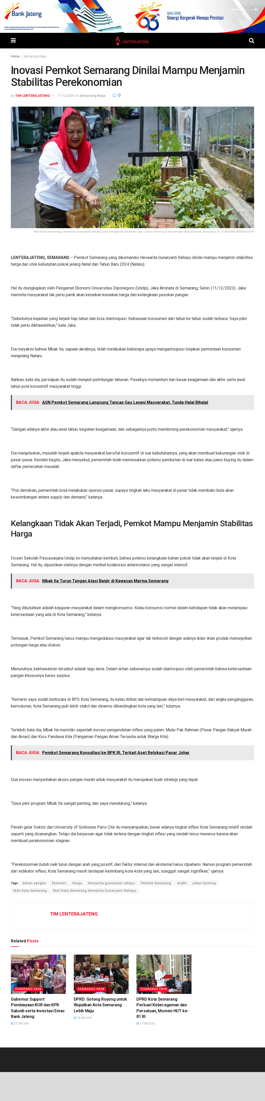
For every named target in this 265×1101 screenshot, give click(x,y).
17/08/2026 (146, 1023)
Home (15, 56)
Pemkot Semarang (156, 883)
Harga (77, 883)
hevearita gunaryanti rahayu (111, 883)
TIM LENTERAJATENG (32, 96)
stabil (182, 883)
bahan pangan (34, 883)
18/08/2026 (84, 1018)
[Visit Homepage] (132, 40)
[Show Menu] (13, 40)
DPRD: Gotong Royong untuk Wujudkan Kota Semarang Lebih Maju (100, 1005)
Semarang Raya (35, 56)
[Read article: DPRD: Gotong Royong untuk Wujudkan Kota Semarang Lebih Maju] (101, 974)
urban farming (204, 883)
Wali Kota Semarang (30, 890)
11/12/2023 (66, 96)
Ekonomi (59, 883)
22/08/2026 (21, 1023)
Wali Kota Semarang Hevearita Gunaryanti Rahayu (94, 890)
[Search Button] (251, 40)
